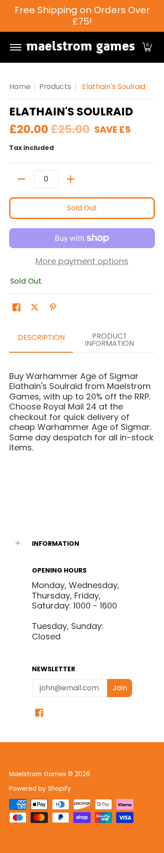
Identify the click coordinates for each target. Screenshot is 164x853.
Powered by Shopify (40, 788)
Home (20, 86)
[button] (147, 47)
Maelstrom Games (37, 774)
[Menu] (15, 47)
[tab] (41, 340)
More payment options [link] (82, 261)
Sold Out (82, 208)
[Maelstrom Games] (80, 47)
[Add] (70, 179)
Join (120, 688)
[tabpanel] (82, 428)
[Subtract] (21, 179)
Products (55, 86)
